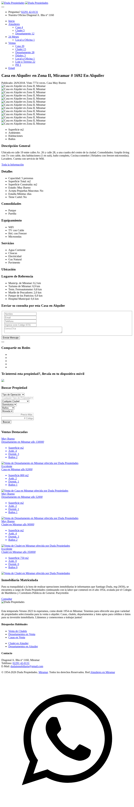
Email (11, 68)
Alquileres (14, 24)
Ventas (12, 42)
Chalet (20, 30)
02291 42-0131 (29, 11)
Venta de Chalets (17, 631)
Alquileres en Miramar (102, 672)
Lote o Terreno (25, 61)
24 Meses (13, 36)
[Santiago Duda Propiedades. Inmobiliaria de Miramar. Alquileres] (12, 2)
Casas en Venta (16, 637)
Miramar (43, 672)
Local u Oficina (25, 39)
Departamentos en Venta (21, 634)
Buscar (6, 422)
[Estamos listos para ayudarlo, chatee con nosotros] (67, 803)
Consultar (6, 598)
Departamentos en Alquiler (23, 646)
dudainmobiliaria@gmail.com (26, 666)
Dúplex (20, 55)
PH (18, 64)
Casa (19, 27)
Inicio (11, 21)
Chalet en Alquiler (18, 643)
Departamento (24, 33)
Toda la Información (12, 164)
